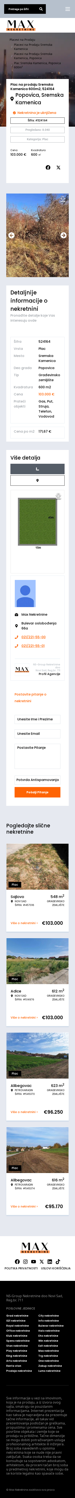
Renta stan (13, 1366)
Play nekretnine (16, 1351)
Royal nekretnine (17, 1325)
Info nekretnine (48, 1320)
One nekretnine (48, 1361)
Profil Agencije (49, 674)
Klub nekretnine (16, 1336)
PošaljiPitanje (37, 792)
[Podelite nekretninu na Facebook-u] (49, 167)
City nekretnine (48, 1315)
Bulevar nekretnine (51, 1325)
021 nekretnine (15, 1320)
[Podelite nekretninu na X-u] (59, 167)
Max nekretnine (48, 1351)
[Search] (41, 9)
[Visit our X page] (41, 1261)
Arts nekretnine (16, 1361)
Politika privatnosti (21, 1268)
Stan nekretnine (17, 1346)
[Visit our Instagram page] (25, 1261)
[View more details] (37, 469)
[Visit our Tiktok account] (57, 1261)
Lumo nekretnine (49, 1371)
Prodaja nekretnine (19, 1371)
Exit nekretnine (48, 1346)
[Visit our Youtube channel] (33, 1261)
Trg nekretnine (48, 1356)
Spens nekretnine (18, 1341)
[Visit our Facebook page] (17, 1261)
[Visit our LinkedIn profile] (49, 1261)
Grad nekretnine (17, 1315)
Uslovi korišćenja (56, 1268)
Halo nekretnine (49, 1330)
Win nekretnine (48, 1341)
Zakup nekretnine (50, 1366)
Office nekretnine (18, 1330)
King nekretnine (16, 1356)
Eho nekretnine (48, 1336)
